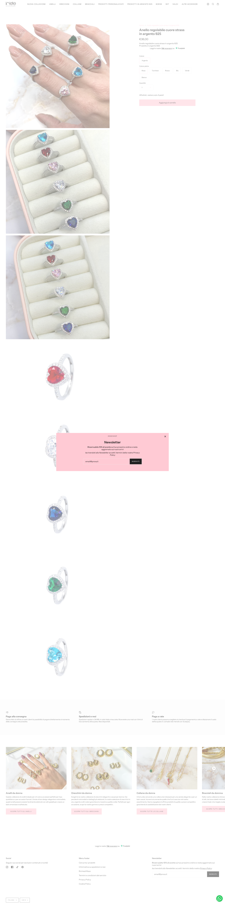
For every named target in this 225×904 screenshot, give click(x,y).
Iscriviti (136, 461)
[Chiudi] (165, 436)
